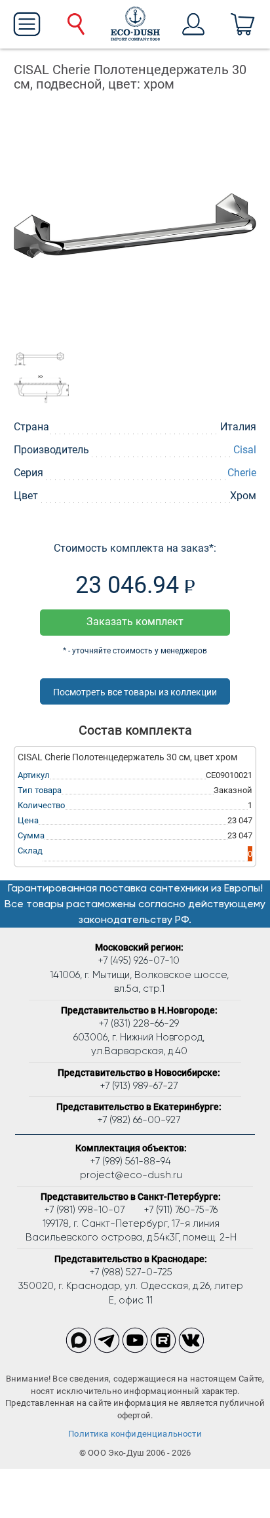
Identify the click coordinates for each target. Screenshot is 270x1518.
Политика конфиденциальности (135, 1434)
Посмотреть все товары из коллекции (135, 692)
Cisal (244, 449)
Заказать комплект (135, 621)
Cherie (241, 472)
